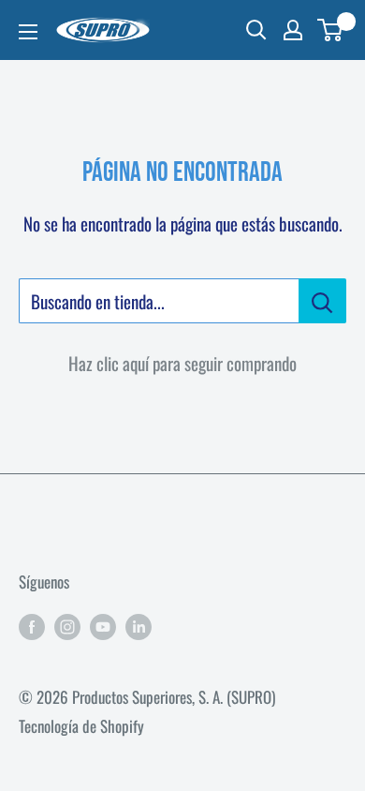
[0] (331, 30)
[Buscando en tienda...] (322, 300)
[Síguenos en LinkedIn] (138, 624)
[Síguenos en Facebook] (32, 624)
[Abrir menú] (28, 31)
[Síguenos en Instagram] (67, 624)
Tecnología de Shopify (81, 726)
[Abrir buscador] (256, 30)
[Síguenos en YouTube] (103, 624)
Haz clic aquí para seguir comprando (182, 363)
